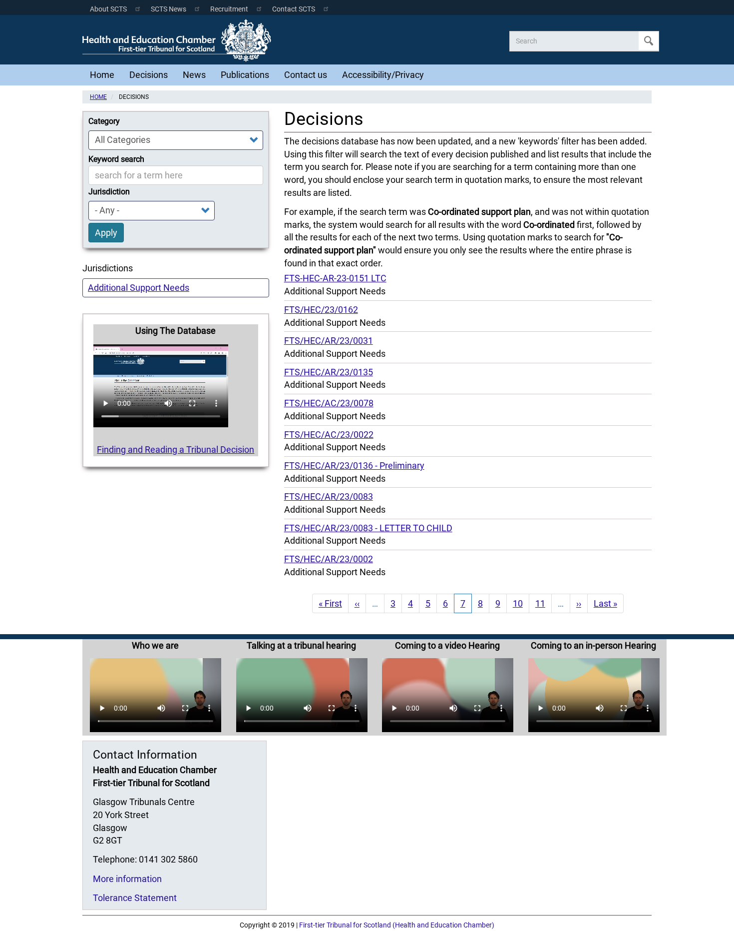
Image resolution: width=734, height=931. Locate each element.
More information (127, 879)
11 (543, 603)
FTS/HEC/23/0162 (321, 309)
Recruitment (229, 9)
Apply (649, 40)
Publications (245, 74)
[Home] (179, 40)
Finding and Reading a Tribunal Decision (175, 449)
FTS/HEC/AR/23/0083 (328, 496)
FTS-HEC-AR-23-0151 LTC (335, 278)
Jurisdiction (109, 191)
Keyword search (116, 159)
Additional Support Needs (138, 287)
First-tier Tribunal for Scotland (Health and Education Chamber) (396, 925)
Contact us (305, 74)
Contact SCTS (293, 9)
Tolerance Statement (135, 898)
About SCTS (108, 9)
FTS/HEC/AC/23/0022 (328, 434)
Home (102, 74)
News (194, 74)
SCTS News (168, 9)
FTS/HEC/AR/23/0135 (328, 372)
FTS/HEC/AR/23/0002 (328, 559)
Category (104, 121)
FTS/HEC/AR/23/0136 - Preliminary (354, 465)
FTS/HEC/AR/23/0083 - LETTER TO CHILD (368, 528)
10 (521, 603)
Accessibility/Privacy (383, 74)
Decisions (148, 74)
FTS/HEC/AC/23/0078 (328, 403)
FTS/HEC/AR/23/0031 (328, 340)
